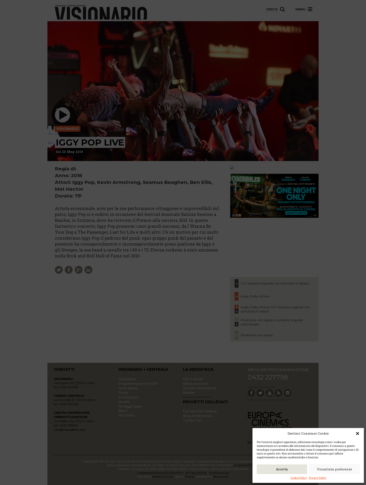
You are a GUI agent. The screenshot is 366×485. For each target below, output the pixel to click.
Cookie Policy (298, 477)
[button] (357, 433)
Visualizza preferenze (334, 469)
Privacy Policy (317, 477)
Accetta (282, 469)
